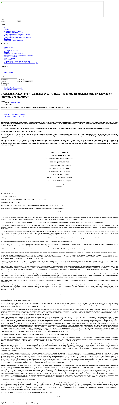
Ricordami (6, 83)
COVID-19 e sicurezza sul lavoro (13, 32)
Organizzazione (8, 29)
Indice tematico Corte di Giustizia (13, 53)
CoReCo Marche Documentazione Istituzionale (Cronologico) (21, 63)
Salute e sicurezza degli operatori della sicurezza (17, 37)
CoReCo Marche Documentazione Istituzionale (17, 61)
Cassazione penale (15, 102)
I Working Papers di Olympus (12, 31)
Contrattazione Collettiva (11, 50)
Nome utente (20, 79)
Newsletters (7, 39)
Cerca (2, 19)
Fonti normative (8, 47)
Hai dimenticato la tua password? (13, 88)
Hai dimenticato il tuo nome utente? (14, 89)
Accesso (3, 84)
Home (6, 28)
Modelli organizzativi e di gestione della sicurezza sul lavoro (20, 36)
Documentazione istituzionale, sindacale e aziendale (18, 55)
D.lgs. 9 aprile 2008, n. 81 (11, 58)
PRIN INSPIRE (8, 72)
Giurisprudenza (8, 49)
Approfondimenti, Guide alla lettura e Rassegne (17, 34)
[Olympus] (52, 16)
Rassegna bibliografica (10, 56)
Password (19, 81)
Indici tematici (8, 59)
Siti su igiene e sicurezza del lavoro (13, 40)
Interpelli (6, 52)
